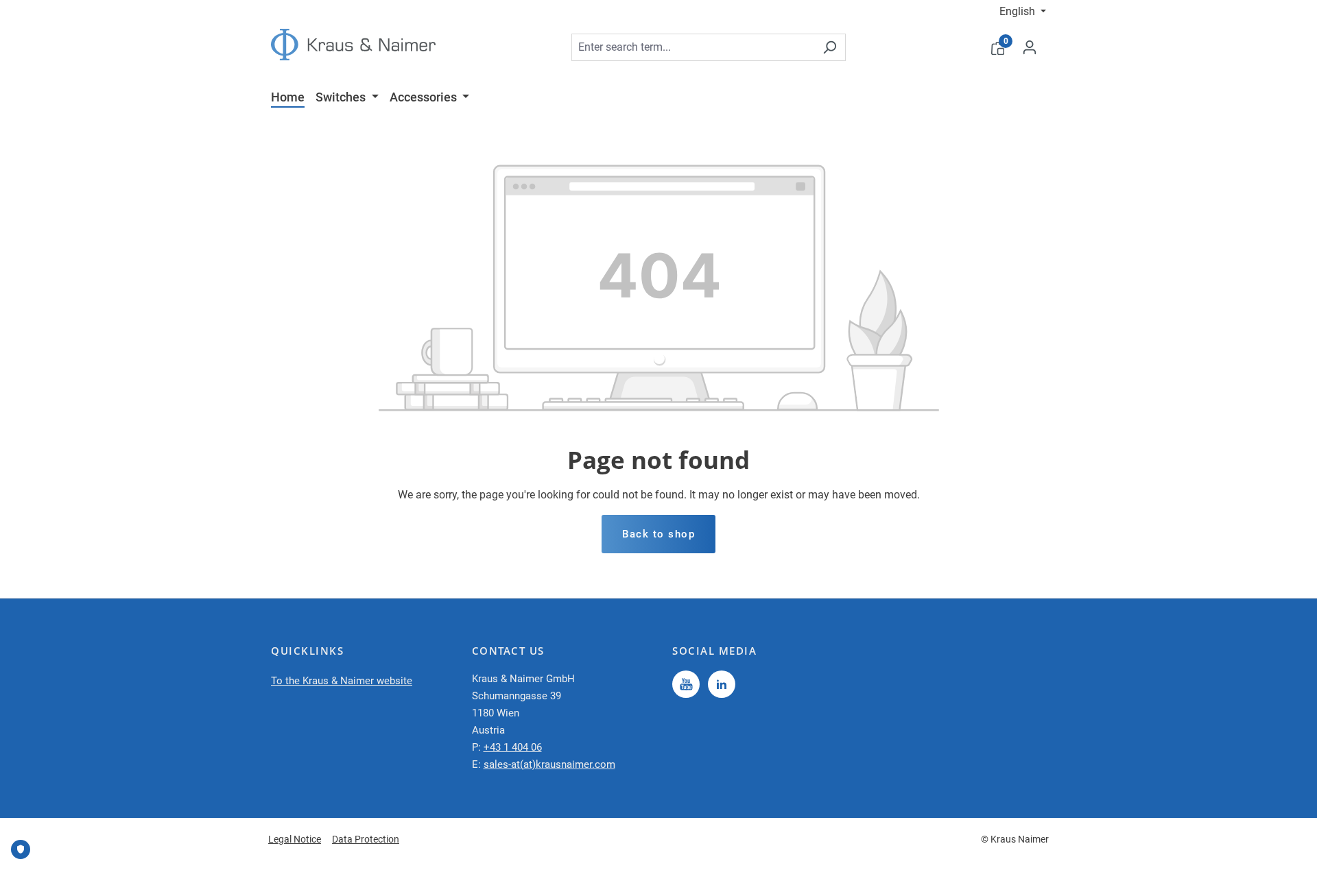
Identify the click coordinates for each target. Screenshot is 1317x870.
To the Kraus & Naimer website (341, 681)
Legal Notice (294, 839)
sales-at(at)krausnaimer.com (549, 764)
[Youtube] (686, 684)
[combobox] (692, 47)
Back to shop (658, 534)
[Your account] (1029, 47)
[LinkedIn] (721, 684)
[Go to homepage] (353, 44)
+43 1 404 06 (513, 747)
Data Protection (365, 839)
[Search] (830, 47)
